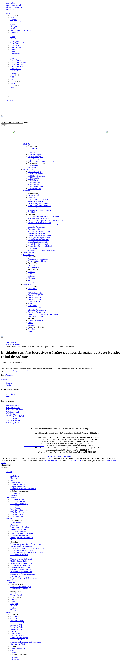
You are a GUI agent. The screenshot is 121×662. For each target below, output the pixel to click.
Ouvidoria (32, 212)
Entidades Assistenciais (36, 227)
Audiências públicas (35, 321)
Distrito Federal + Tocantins (20, 30)
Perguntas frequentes (35, 159)
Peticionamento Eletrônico (38, 199)
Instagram (31, 276)
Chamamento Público (36, 316)
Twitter (30, 280)
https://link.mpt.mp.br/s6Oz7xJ (17, 371)
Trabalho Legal (33, 267)
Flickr (30, 274)
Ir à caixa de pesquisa (14, 7)
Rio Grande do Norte (18, 62)
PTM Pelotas (33, 180)
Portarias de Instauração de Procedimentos (43, 216)
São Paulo (14, 71)
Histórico (31, 150)
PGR (12, 79)
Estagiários (32, 331)
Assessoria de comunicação (38, 259)
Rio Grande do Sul (17, 64)
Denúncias (32, 197)
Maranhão (14, 39)
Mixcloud (31, 278)
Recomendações (34, 229)
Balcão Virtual (33, 195)
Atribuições (32, 148)
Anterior (9, 383)
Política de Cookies (74, 461)
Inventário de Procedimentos (38, 244)
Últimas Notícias (34, 301)
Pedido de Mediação (35, 201)
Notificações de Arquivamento (39, 235)
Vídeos (30, 304)
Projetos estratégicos (35, 157)
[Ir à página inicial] (60, 134)
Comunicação (28, 255)
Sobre (8, 396)
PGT (12, 18)
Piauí (12, 58)
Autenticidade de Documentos (39, 206)
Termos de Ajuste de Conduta (39, 231)
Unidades (31, 152)
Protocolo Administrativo (37, 208)
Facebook (31, 272)
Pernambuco (15, 54)
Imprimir (4, 379)
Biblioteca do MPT (35, 308)
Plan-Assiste (32, 306)
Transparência (28, 252)
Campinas (14, 26)
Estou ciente (6, 465)
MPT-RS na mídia (35, 293)
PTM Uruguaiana (34, 189)
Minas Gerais (15, 45)
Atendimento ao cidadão (37, 261)
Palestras (31, 325)
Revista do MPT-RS (35, 295)
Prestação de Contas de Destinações (41, 250)
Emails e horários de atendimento (60, 456)
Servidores (32, 167)
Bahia (12, 24)
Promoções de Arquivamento (39, 238)
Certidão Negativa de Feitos (38, 204)
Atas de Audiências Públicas (38, 218)
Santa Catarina (15, 69)
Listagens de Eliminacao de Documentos (43, 314)
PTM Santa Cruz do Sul (37, 182)
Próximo (9, 385)
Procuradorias (28, 169)
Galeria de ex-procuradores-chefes (41, 161)
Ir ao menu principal (13, 5)
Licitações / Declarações (37, 310)
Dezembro (9, 375)
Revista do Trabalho (35, 299)
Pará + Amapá (15, 47)
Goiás (12, 37)
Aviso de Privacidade (51, 461)
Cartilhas (31, 291)
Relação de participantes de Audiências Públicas (46, 221)
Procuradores (33, 165)
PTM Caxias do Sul (35, 174)
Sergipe (13, 73)
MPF (12, 77)
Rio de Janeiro (15, 60)
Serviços (26, 191)
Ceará (12, 28)
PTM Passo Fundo (35, 178)
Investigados (32, 248)
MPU (8, 13)
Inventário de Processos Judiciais (40, 246)
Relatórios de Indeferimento (38, 240)
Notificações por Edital (36, 233)
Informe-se (27, 284)
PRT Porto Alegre (34, 172)
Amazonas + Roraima (18, 22)
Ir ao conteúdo (11, 3)
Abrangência (10, 394)
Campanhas (32, 289)
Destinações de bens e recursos (39, 210)
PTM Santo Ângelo (35, 187)
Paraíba (13, 49)
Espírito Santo (15, 32)
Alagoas (13, 20)
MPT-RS (26, 144)
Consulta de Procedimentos (38, 242)
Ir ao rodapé (10, 9)
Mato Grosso (15, 41)
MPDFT (13, 88)
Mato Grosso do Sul (17, 43)
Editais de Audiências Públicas (39, 223)
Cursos (30, 323)
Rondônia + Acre (16, 67)
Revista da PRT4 (34, 297)
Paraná (12, 52)
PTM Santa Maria (34, 184)
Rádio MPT (32, 265)
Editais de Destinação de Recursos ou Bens (44, 225)
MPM (12, 84)
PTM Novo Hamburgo (36, 176)
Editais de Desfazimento (37, 312)
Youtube (31, 282)
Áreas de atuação (34, 155)
